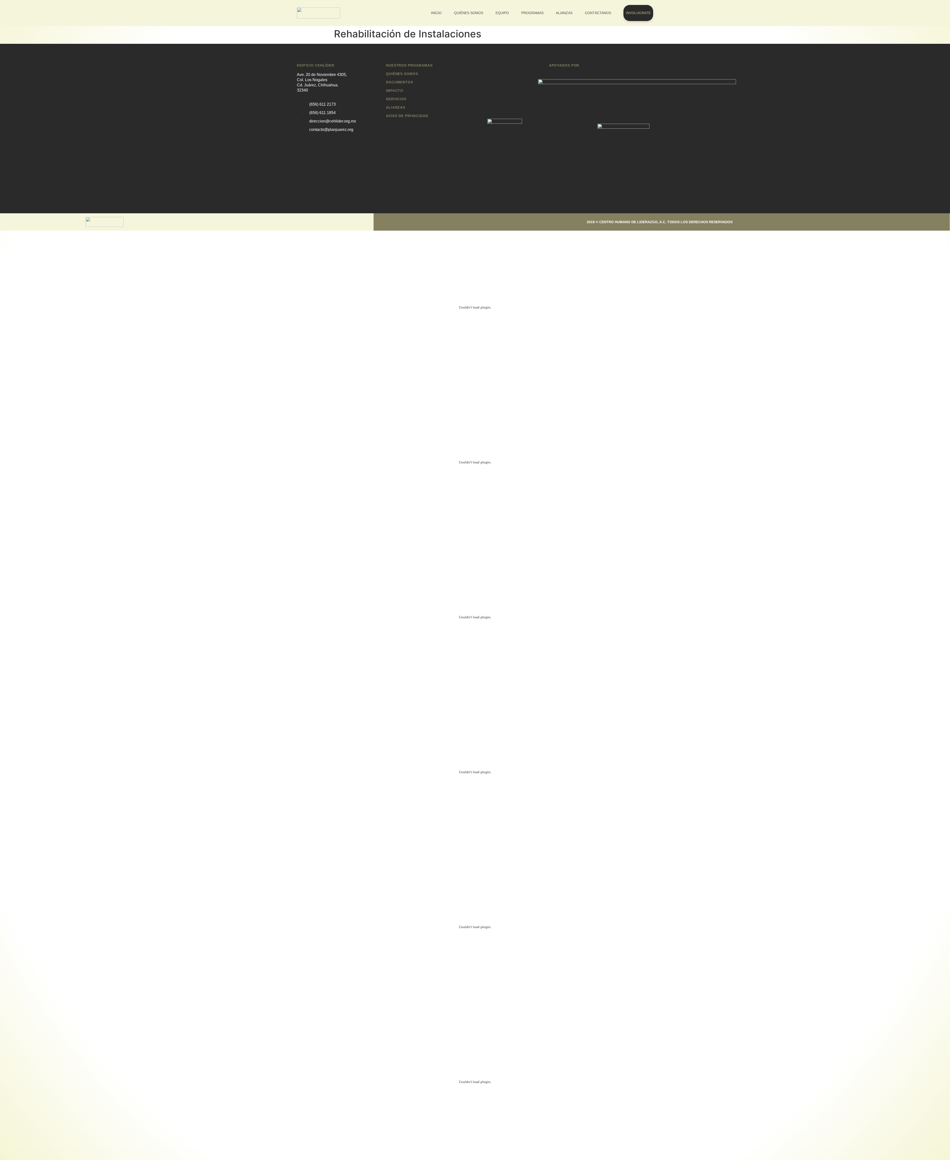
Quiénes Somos (468, 13)
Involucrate (638, 13)
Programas (532, 13)
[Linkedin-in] (449, 221)
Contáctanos (598, 13)
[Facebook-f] (412, 221)
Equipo (502, 13)
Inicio (436, 13)
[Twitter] (430, 221)
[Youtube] (467, 221)
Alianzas (564, 13)
